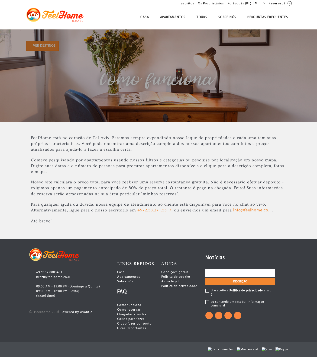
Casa (144, 17)
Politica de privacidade (179, 286)
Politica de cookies (176, 277)
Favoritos (186, 3)
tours (202, 17)
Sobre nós (227, 17)
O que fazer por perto (134, 323)
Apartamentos (172, 17)
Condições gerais (174, 272)
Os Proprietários (211, 3)
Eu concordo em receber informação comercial (237, 303)
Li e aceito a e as (241, 292)
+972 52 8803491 (49, 272)
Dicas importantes (131, 328)
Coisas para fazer (130, 319)
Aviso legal (170, 281)
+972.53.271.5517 (154, 210)
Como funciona (129, 305)
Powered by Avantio (77, 312)
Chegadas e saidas (131, 314)
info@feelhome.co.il (252, 210)
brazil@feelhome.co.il (53, 277)
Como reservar (129, 310)
